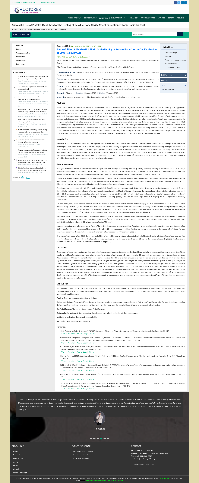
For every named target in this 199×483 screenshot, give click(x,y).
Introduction (21, 49)
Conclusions (21, 60)
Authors (161, 18)
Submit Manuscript (148, 18)
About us (180, 18)
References (20, 64)
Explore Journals (19, 455)
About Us (16, 469)
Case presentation (23, 53)
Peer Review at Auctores (82, 455)
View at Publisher (68, 334)
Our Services (103, 18)
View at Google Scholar (86, 334)
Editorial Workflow (172, 67)
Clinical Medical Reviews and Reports (42, 30)
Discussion (20, 57)
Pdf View (164, 80)
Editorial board (171, 63)
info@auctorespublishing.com (24, 2)
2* (89, 56)
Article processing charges (175, 60)
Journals (22, 30)
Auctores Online (165, 478)
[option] (99, 411)
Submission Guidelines (81, 458)
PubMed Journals (74, 18)
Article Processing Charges (83, 451)
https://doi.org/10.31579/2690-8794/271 (86, 46)
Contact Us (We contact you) (143, 464)
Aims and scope (171, 52)
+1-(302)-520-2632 (48, 2)
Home (14, 30)
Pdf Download (166, 75)
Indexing (168, 56)
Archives (62, 30)
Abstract (19, 45)
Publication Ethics (118, 18)
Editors (171, 18)
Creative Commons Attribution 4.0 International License (104, 480)
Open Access (133, 18)
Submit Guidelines (21, 34)
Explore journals (90, 18)
